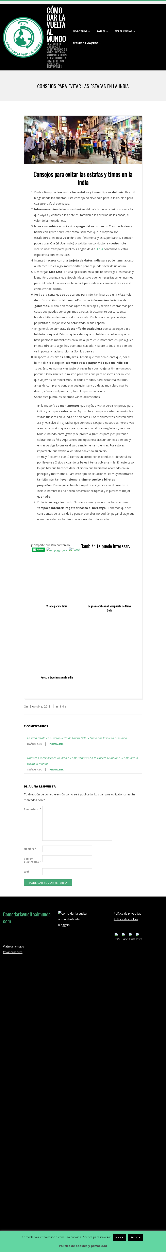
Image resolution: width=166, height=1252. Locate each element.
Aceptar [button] (119, 1237)
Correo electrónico (32, 860)
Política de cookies (126, 919)
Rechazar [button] (136, 1237)
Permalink (56, 744)
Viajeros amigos (13, 946)
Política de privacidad (127, 913)
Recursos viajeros (85, 43)
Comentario (32, 809)
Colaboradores (12, 952)
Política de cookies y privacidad (83, 1246)
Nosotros (80, 31)
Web (27, 871)
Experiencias (124, 31)
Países (101, 31)
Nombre (30, 848)
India (63, 706)
